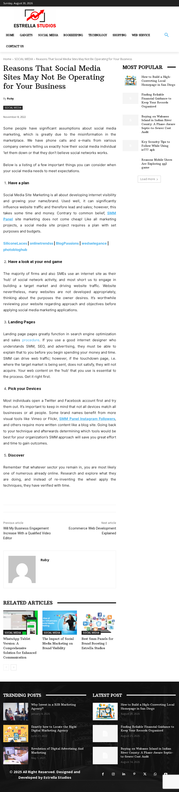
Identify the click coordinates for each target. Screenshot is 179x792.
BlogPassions (67, 243)
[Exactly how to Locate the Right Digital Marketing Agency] (15, 733)
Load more (147, 179)
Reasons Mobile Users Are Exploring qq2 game (156, 163)
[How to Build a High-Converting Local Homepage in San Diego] (130, 80)
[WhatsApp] (155, 774)
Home (7, 59)
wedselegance (94, 243)
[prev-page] (6, 667)
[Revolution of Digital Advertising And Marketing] (15, 755)
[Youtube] (166, 774)
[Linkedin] (124, 774)
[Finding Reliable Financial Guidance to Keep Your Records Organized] (130, 98)
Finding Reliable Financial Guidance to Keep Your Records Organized (156, 100)
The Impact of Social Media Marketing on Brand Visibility (58, 643)
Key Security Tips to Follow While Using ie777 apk (155, 145)
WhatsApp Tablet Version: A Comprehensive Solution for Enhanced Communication (19, 648)
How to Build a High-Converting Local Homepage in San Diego (158, 80)
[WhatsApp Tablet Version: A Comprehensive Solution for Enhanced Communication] (20, 623)
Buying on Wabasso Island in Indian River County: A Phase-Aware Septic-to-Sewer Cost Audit (158, 124)
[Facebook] (103, 774)
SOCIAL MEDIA (23, 59)
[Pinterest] (134, 774)
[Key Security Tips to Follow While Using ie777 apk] (130, 145)
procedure (30, 340)
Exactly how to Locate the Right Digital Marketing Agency (54, 728)
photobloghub (15, 249)
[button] (166, 35)
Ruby (10, 98)
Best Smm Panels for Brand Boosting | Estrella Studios (97, 643)
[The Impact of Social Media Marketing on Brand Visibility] (59, 623)
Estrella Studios (57, 777)
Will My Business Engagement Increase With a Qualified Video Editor (27, 533)
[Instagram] (113, 774)
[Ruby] (22, 569)
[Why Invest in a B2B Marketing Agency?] (15, 711)
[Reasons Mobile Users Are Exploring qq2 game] (130, 163)
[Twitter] (145, 774)
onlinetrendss (41, 243)
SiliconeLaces (15, 243)
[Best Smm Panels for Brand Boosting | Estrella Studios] (99, 623)
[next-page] (14, 667)
